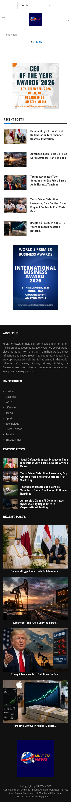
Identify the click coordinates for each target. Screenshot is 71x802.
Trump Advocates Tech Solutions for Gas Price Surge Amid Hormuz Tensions (48, 180)
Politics (10, 434)
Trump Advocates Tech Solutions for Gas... (35, 674)
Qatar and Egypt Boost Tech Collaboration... (35, 571)
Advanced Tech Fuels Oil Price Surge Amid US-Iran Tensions (48, 156)
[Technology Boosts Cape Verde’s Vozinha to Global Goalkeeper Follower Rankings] (10, 490)
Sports (9, 418)
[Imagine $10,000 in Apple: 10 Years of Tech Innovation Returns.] (15, 228)
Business (11, 396)
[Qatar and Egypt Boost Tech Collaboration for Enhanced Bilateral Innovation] (15, 136)
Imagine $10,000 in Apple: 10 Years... (35, 725)
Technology (12, 423)
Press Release (14, 428)
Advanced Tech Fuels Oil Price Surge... (35, 622)
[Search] (67, 19)
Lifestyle (11, 407)
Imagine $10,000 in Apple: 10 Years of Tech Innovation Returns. (47, 227)
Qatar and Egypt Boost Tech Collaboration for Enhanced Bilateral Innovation (46, 135)
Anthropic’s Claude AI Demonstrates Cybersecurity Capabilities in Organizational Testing (42, 504)
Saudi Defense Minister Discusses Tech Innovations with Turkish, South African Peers (44, 463)
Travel (9, 412)
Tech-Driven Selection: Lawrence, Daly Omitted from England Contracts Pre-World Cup (48, 205)
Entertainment (14, 439)
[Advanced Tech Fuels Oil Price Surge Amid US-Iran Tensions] (15, 159)
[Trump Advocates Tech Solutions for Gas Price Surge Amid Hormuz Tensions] (15, 182)
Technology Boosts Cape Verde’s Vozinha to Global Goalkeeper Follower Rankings (43, 490)
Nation (10, 391)
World (9, 402)
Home (7, 34)
